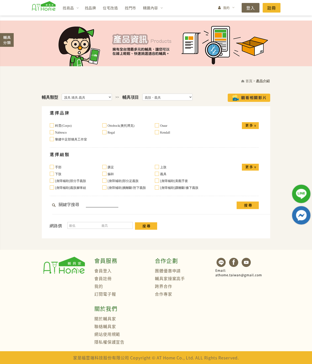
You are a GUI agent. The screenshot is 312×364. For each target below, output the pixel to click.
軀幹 (111, 174)
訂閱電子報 (105, 294)
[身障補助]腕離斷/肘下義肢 (127, 188)
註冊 (271, 8)
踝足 (111, 167)
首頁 (249, 81)
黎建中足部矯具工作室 (71, 139)
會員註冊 (103, 278)
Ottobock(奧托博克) (121, 125)
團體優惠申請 (168, 271)
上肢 (163, 167)
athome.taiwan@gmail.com (238, 272)
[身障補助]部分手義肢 (70, 181)
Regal (111, 132)
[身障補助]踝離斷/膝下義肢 (179, 188)
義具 (163, 174)
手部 (58, 167)
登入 (250, 8)
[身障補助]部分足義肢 (123, 181)
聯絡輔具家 (105, 326)
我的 (226, 7)
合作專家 (163, 294)
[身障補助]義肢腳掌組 (70, 188)
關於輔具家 (105, 319)
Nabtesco (61, 132)
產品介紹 (263, 81)
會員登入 (103, 271)
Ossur (163, 125)
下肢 (58, 174)
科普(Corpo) (63, 125)
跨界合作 (163, 286)
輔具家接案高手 (170, 278)
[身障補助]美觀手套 (174, 181)
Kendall (165, 132)
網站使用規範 (107, 334)
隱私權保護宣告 (109, 342)
